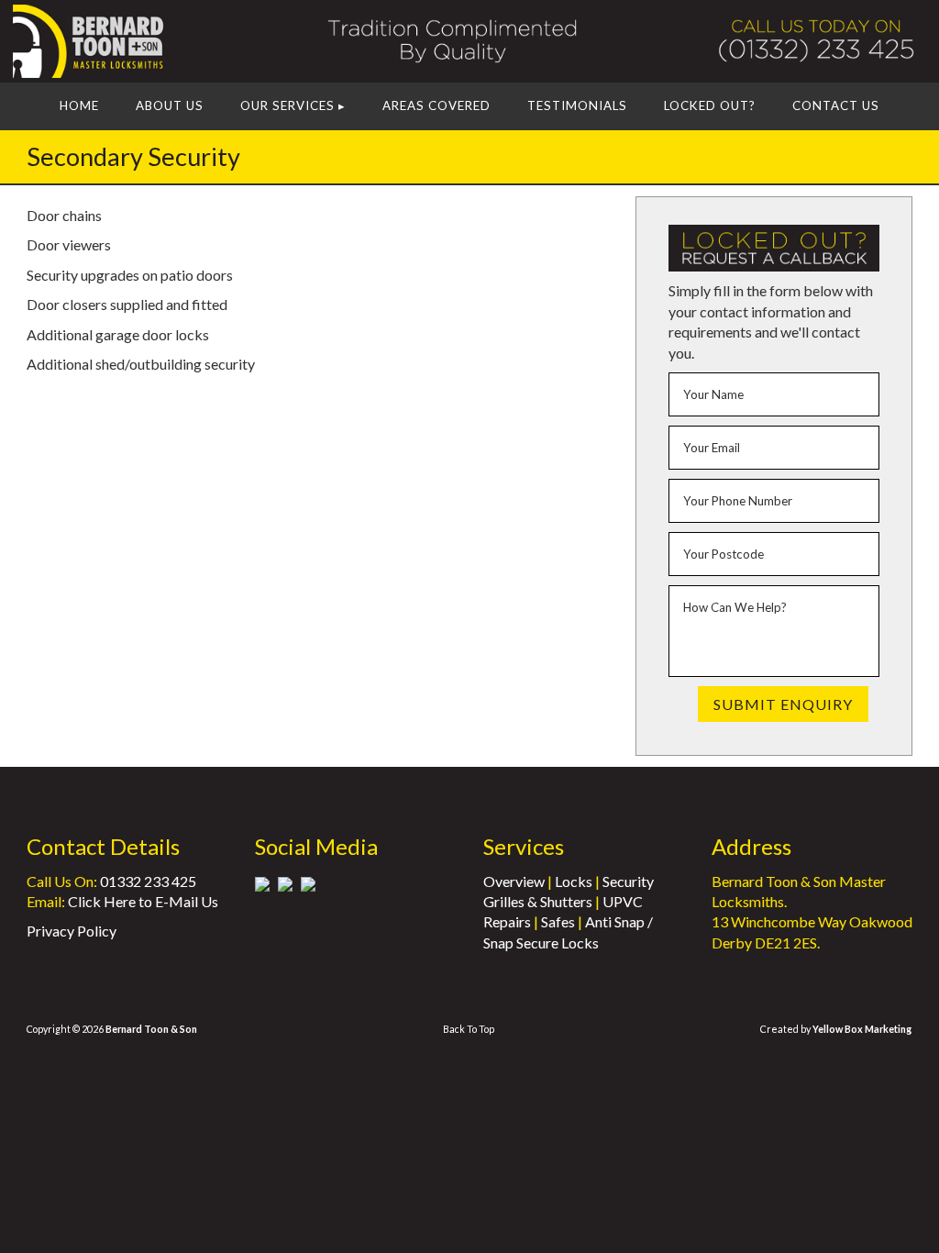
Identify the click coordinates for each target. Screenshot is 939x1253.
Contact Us (835, 105)
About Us (170, 105)
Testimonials (577, 105)
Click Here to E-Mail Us (143, 901)
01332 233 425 (148, 881)
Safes (558, 921)
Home (79, 105)
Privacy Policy (71, 930)
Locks (573, 881)
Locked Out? (710, 105)
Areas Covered (436, 105)
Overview (514, 881)
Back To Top (468, 1029)
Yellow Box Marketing (861, 1029)
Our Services (293, 105)
